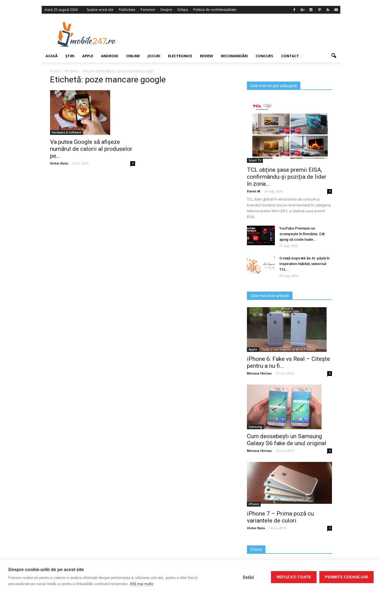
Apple (87, 55)
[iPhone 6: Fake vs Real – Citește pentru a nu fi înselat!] (289, 329)
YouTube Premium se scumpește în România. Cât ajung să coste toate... (302, 234)
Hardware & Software (66, 132)
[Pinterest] (319, 9)
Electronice (180, 55)
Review (206, 55)
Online (133, 55)
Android (109, 55)
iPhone (254, 504)
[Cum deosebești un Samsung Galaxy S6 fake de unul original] (289, 407)
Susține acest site (100, 9)
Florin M (253, 191)
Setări (248, 577)
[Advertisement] (236, 34)
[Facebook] (294, 9)
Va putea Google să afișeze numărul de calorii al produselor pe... (91, 149)
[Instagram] (311, 9)
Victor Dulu (59, 163)
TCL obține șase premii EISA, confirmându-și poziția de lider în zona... (286, 176)
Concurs (264, 55)
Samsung (255, 427)
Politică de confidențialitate (214, 9)
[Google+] (302, 9)
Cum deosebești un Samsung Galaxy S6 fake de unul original (286, 440)
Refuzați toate (294, 577)
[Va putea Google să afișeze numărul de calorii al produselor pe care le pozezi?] (92, 112)
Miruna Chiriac (259, 373)
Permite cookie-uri (346, 577)
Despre (166, 9)
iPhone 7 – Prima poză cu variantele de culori (280, 517)
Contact (290, 55)
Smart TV (255, 160)
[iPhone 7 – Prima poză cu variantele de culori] (289, 483)
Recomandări (234, 55)
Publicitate (127, 9)
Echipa (183, 9)
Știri (69, 55)
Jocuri (154, 55)
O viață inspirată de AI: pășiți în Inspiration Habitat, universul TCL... (304, 263)
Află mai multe (141, 584)
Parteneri (148, 9)
